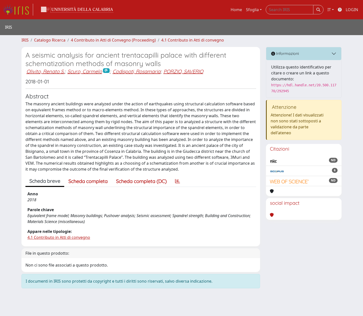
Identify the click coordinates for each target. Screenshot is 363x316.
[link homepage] (18, 10)
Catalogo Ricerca (49, 40)
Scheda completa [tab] (88, 181)
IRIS (25, 40)
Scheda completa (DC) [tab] (141, 181)
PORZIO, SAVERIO (183, 71)
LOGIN (352, 9)
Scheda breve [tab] (44, 181)
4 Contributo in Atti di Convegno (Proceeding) (113, 40)
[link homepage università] (77, 10)
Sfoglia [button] (252, 9)
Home (236, 9)
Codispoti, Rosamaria (137, 71)
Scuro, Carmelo (84, 71)
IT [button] (329, 9)
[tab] (177, 181)
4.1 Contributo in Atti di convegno (192, 40)
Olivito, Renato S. (45, 71)
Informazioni (287, 53)
